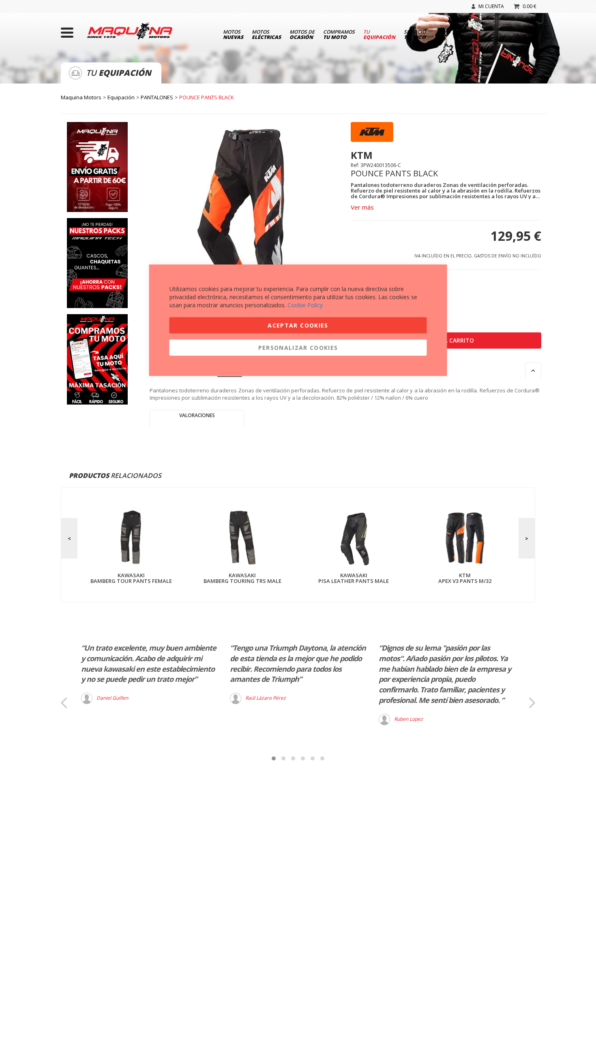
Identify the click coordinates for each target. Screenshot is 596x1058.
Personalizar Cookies (298, 347)
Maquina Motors (81, 97)
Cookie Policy (305, 305)
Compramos (339, 34)
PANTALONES (157, 97)
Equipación (121, 97)
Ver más (362, 207)
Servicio (415, 34)
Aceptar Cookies (298, 325)
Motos (233, 34)
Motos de (302, 34)
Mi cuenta (491, 6)
